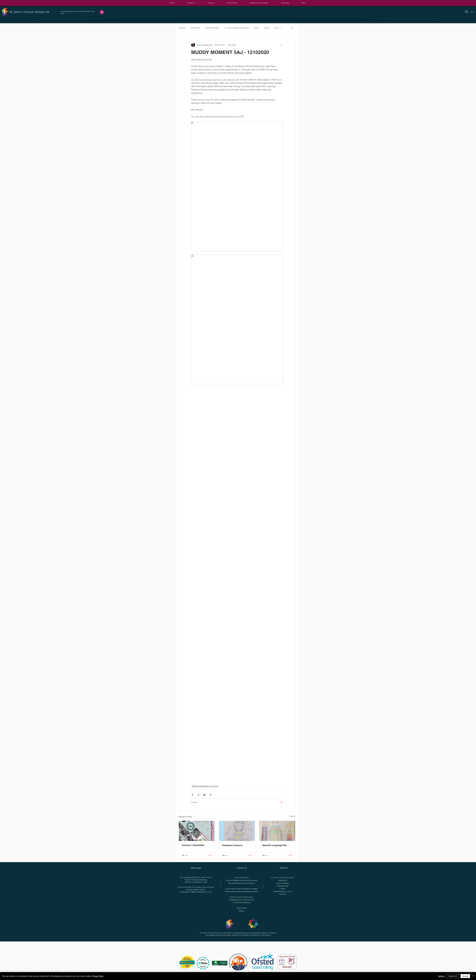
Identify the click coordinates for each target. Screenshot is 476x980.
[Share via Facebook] (192, 795)
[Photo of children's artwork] (277, 831)
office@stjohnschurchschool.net (244, 880)
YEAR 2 (267, 28)
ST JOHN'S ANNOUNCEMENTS (236, 28)
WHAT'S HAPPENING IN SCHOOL (205, 786)
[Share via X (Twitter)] (198, 795)
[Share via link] (210, 795)
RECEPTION (195, 28)
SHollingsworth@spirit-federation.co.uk (196, 892)
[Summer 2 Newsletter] (197, 831)
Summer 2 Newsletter (193, 845)
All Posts (182, 28)
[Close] (473, 976)
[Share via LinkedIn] (204, 795)
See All (292, 816)
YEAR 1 (256, 28)
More (277, 28)
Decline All (453, 976)
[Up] (100, 12)
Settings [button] (441, 976)
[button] (191, 3)
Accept (465, 976)
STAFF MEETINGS (212, 28)
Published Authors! (232, 845)
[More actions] (281, 44)
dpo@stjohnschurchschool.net (241, 900)
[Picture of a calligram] (237, 831)
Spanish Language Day (274, 845)
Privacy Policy (98, 976)
